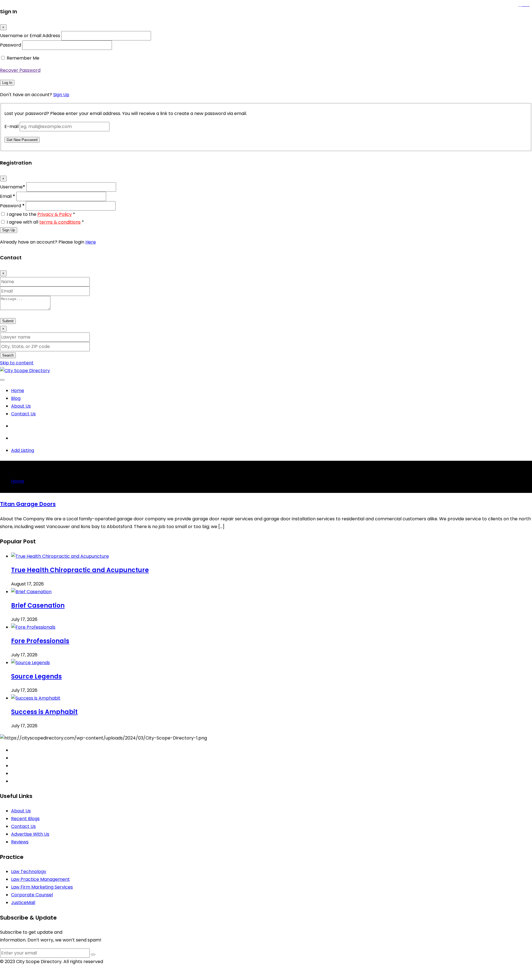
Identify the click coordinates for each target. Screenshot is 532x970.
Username (12, 187)
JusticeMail (23, 902)
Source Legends (36, 676)
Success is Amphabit (44, 712)
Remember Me (23, 58)
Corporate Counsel (32, 895)
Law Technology (28, 871)
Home (17, 390)
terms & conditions (60, 222)
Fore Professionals (40, 641)
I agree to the (41, 214)
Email (7, 196)
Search (8, 355)
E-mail (11, 126)
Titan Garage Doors (28, 504)
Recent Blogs (25, 818)
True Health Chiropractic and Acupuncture (80, 570)
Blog (16, 398)
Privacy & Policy (54, 214)
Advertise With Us (30, 834)
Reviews (20, 842)
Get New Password (22, 140)
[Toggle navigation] (2, 380)
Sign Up (61, 94)
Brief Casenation (38, 605)
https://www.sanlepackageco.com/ (526, 6)
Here (90, 242)
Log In (7, 83)
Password (10, 45)
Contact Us (23, 414)
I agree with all (45, 222)
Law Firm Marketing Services (42, 887)
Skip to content (17, 363)
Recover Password (20, 70)
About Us (21, 406)
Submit (8, 321)
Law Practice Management (40, 879)
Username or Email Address (30, 35)
